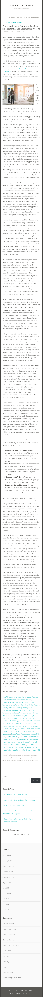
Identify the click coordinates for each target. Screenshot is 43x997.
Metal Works (7, 951)
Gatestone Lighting (16, 731)
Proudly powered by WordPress (20, 991)
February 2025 (7, 893)
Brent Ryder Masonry (10, 742)
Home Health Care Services (12, 945)
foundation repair (17, 758)
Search (5, 777)
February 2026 (7, 855)
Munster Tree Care (12, 737)
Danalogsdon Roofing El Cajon (13, 710)
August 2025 (7, 882)
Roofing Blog (31, 715)
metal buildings (22, 760)
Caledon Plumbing (20, 745)
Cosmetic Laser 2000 (33, 750)
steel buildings (33, 760)
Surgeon (5, 967)
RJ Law (10, 745)
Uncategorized (8, 972)
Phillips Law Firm (32, 739)
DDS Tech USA (32, 745)
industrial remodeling (9, 760)
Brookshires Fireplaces (26, 718)
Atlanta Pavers (21, 739)
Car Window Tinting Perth (25, 729)
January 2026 (7, 861)
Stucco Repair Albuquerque (20, 734)
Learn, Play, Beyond (31, 726)
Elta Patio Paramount (30, 723)
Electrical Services (9, 940)
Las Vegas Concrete (21, 5)
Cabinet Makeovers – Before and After (15, 795)
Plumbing (6, 961)
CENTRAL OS (12, 739)
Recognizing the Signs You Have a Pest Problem (19, 800)
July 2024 (6, 899)
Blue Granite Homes (26, 737)
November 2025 (8, 872)
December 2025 (8, 866)
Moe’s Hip (19, 723)
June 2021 (6, 909)
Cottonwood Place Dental (16, 750)
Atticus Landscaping (24, 697)
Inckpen (23, 747)
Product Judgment (25, 721)
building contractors (14, 755)
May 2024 (6, 904)
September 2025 (8, 877)
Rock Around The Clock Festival (13, 726)
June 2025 (6, 888)
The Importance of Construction (13, 805)
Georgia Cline (20, 32)
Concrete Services (9, 934)
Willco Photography (15, 707)
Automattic (28, 993)
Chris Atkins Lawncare (10, 697)
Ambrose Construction (16, 705)
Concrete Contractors (12, 23)
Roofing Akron (27, 707)
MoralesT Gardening (9, 729)
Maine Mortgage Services (11, 747)
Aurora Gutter (13, 713)
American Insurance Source (28, 713)
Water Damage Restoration (12, 978)
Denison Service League (18, 715)
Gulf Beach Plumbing (24, 700)
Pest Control (7, 956)
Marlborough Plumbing (10, 702)
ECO (4, 715)
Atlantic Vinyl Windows (10, 718)
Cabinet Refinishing (9, 924)
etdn (7, 715)
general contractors (30, 758)
